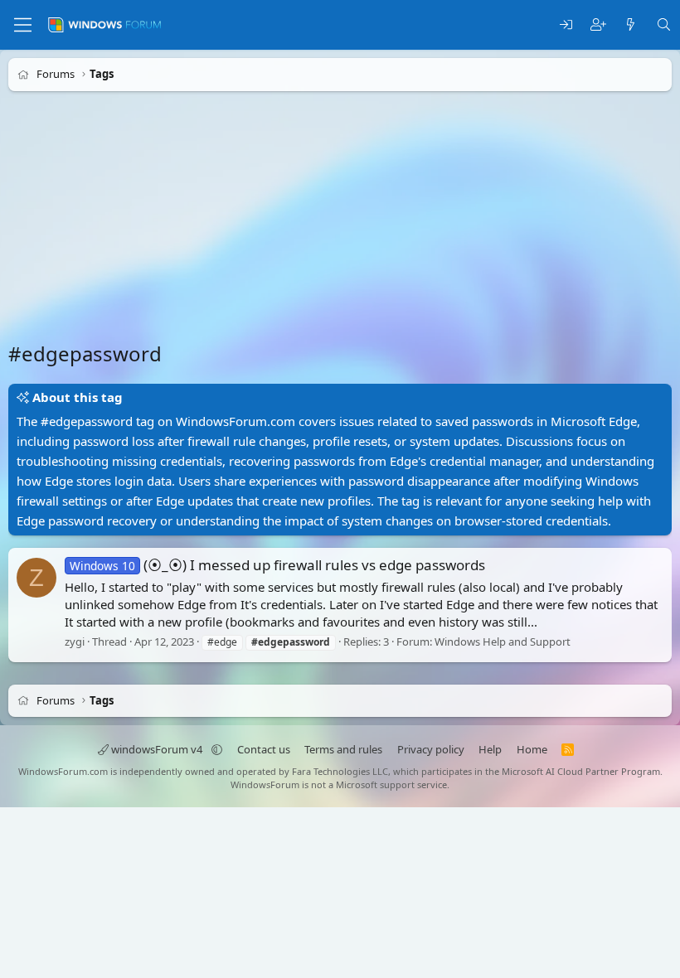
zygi (75, 641)
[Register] (598, 25)
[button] (217, 749)
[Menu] (22, 25)
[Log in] (566, 25)
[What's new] (630, 25)
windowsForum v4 (157, 749)
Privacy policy (430, 749)
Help (490, 749)
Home (532, 749)
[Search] (664, 25)
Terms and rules (343, 749)
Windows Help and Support (503, 641)
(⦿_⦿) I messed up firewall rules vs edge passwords (277, 564)
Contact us (263, 749)
